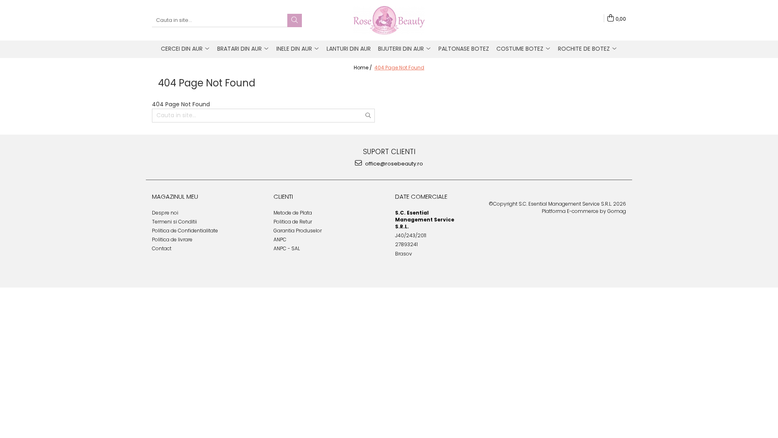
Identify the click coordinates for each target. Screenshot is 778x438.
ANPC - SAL (287, 248)
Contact (161, 248)
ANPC (280, 239)
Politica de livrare (172, 239)
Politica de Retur (293, 221)
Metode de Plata (293, 212)
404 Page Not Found (399, 67)
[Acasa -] (389, 20)
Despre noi (165, 212)
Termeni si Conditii (174, 221)
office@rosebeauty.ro (393, 163)
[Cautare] (294, 20)
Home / (363, 67)
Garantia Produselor (298, 230)
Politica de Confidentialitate (185, 230)
